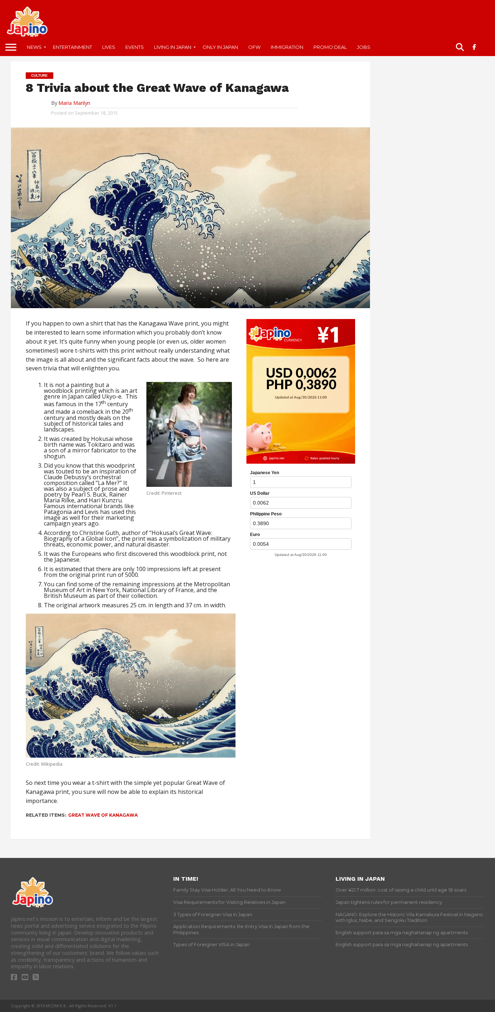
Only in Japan (220, 47)
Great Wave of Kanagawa (103, 815)
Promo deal (330, 47)
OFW (254, 47)
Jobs (363, 47)
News (34, 47)
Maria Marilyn (74, 102)
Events (134, 47)
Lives (108, 47)
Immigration (287, 47)
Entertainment (72, 47)
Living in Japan (172, 47)
